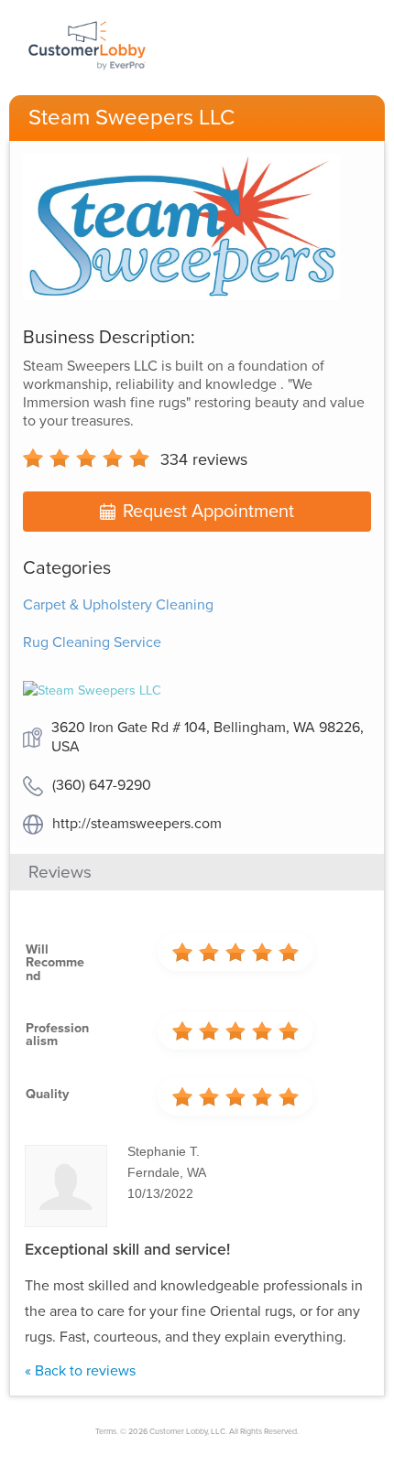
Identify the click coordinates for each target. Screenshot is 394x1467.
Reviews (60, 872)
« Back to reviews (80, 1371)
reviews (203, 459)
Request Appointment (208, 512)
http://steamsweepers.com (137, 823)
